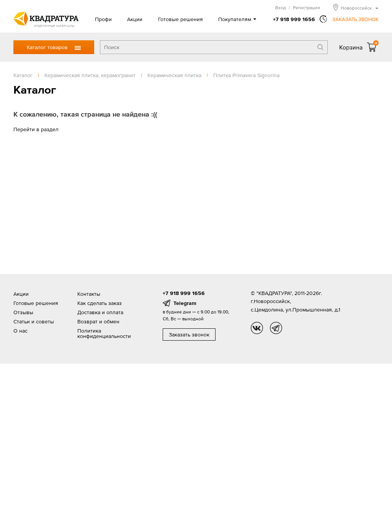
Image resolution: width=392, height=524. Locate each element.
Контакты (88, 294)
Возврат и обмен (98, 321)
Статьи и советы (33, 321)
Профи (103, 19)
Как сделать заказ (99, 303)
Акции (134, 19)
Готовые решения (180, 19)
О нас (20, 331)
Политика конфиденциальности (104, 333)
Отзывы (23, 312)
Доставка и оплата (100, 312)
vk (257, 328)
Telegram (184, 303)
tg (276, 328)
